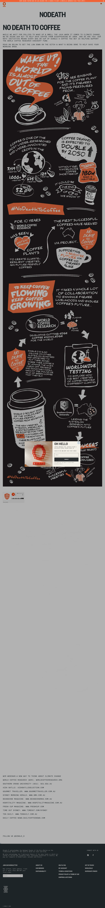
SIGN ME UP (66, 459)
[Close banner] (103, 1)
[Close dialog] (79, 443)
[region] (52, 1)
